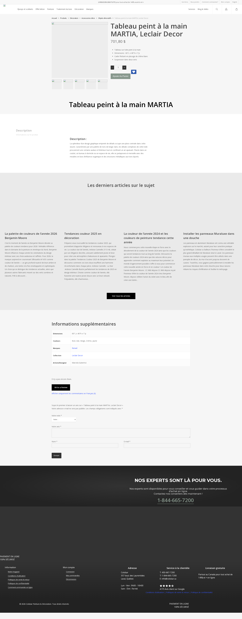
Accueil (54, 18)
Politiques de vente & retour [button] (18, 579)
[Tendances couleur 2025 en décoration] (90, 238)
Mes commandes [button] (73, 575)
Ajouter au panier (120, 76)
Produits (63, 18)
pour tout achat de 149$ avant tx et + (121, 2)
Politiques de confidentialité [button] (18, 583)
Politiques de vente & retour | (178, 592)
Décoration (74, 18)
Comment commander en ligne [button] (20, 587)
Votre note (57, 415)
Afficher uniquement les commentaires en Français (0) (74, 393)
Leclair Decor (77, 355)
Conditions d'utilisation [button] (16, 576)
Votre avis (56, 426)
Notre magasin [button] (14, 572)
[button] (121, 296)
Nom (54, 441)
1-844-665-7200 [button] (175, 500)
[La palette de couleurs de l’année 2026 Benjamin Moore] (31, 236)
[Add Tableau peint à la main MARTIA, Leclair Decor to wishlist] (133, 72)
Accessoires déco (88, 18)
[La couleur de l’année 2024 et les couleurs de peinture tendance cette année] (150, 238)
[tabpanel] (151, 143)
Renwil (74, 348)
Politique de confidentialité (202, 592)
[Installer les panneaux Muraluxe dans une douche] (209, 233)
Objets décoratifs (104, 18)
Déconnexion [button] (71, 579)
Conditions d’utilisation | (156, 592)
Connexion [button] (70, 572)
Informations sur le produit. (27, 135)
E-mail (127, 441)
